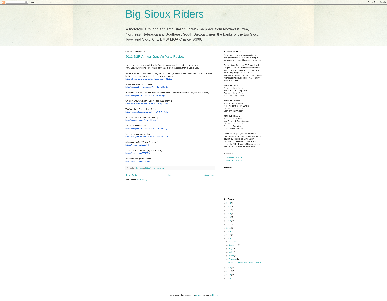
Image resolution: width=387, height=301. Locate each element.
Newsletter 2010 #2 (234, 161)
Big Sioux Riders (164, 14)
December (233, 241)
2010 (228, 275)
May (231, 249)
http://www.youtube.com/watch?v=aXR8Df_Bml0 (146, 112)
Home (170, 175)
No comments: (158, 168)
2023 (228, 203)
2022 (228, 207)
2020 (228, 214)
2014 (228, 235)
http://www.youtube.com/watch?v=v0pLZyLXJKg (146, 87)
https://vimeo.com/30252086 (137, 161)
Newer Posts (131, 175)
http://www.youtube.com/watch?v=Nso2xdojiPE (146, 95)
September (233, 245)
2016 (228, 228)
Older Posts (209, 175)
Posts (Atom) (142, 180)
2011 (228, 271)
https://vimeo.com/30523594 (137, 153)
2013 (228, 238)
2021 (228, 210)
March (231, 256)
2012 (228, 268)
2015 (228, 231)
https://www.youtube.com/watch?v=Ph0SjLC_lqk (146, 104)
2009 (228, 278)
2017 (228, 224)
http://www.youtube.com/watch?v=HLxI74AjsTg (146, 128)
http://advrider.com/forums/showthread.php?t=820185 (148, 79)
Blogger (215, 295)
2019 (228, 217)
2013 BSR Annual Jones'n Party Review (154, 56)
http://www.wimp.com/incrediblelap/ (140, 120)
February (232, 259)
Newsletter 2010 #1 (234, 157)
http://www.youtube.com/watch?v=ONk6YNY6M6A (147, 137)
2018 (228, 221)
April (231, 252)
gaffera (198, 295)
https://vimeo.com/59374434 (137, 145)
